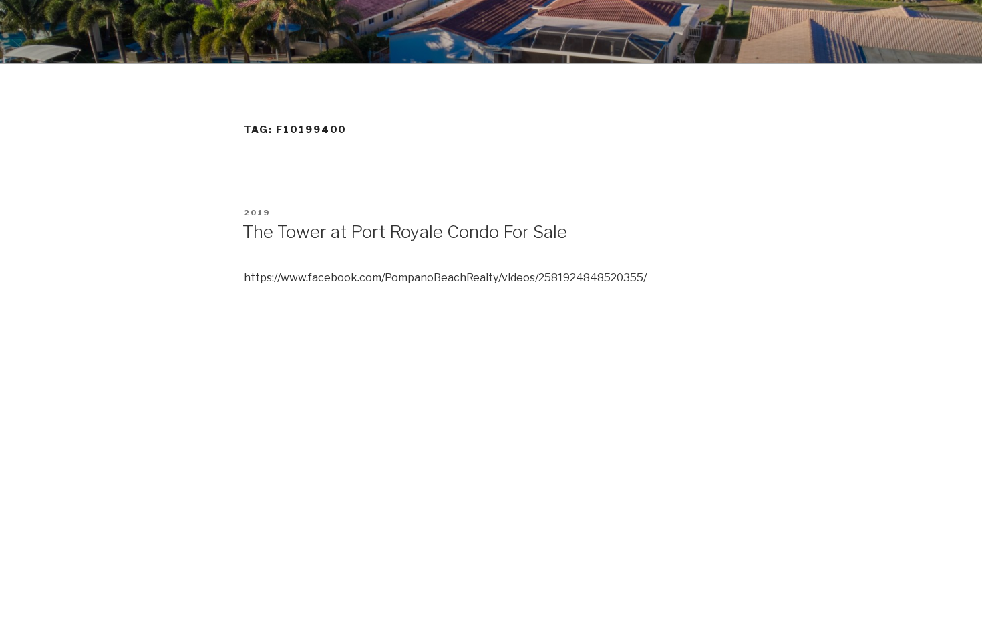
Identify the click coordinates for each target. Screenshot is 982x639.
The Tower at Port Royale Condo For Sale (404, 231)
